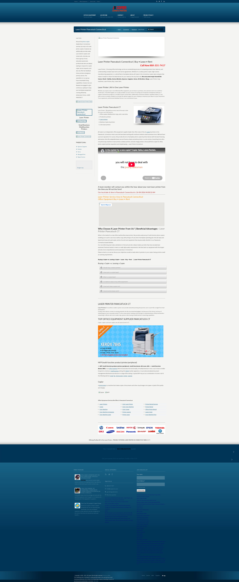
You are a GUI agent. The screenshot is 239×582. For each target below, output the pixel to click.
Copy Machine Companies (107, 412)
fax (114, 376)
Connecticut (126, 29)
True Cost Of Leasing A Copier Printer (91, 503)
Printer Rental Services (151, 404)
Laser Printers (103, 404)
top (164, 575)
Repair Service (81, 157)
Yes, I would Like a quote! (119, 449)
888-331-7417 (110, 486)
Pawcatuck (134, 29)
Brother (80, 149)
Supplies (158, 575)
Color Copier (125, 409)
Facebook (161, 1)
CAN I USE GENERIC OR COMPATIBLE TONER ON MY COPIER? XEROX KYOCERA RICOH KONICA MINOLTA (90, 491)
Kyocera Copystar (82, 146)
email (111, 376)
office (110, 368)
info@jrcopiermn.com (112, 489)
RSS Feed (96, 581)
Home (98, 1)
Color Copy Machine (128, 407)
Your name (139, 474)
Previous (105, 575)
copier (148, 132)
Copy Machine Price (150, 414)
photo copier (86, 41)
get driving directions (112, 492)
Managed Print (81, 154)
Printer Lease (126, 414)
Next (109, 575)
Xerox (79, 152)
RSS (156, 1)
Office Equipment (83, 1)
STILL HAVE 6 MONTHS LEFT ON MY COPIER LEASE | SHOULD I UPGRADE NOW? (90, 477)
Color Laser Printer (127, 404)
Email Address (141, 481)
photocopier (119, 376)
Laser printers (104, 119)
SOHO (127, 371)
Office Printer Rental (151, 409)
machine (114, 368)
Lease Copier (148, 412)
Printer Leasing (126, 412)
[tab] (133, 268)
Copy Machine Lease (105, 414)
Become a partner (111, 495)
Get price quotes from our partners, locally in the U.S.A (119, 458)
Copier (101, 407)
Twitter (109, 474)
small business (115, 371)
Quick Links (92, 1)
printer (125, 376)
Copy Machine (103, 409)
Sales (152, 575)
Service (76, 1)
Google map (80, 167)
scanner (130, 376)
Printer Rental (149, 407)
